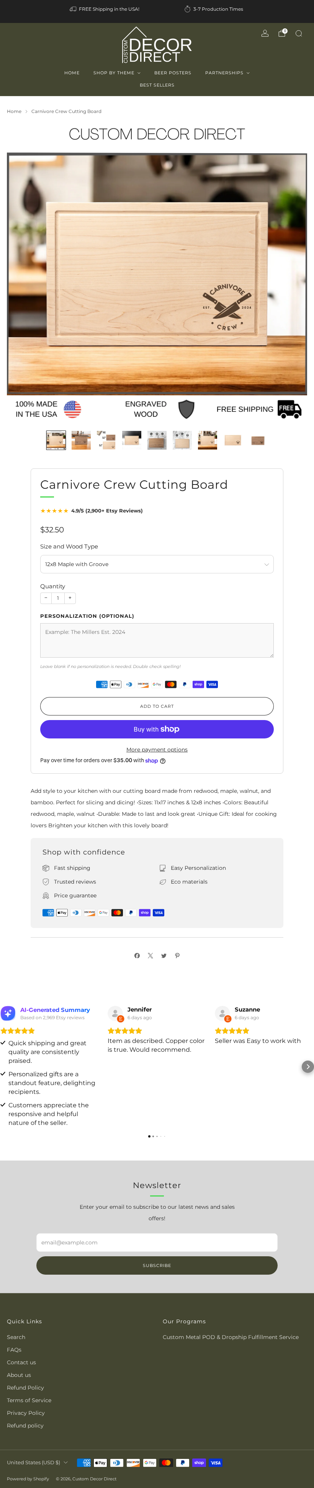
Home (72, 72)
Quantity (52, 586)
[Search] (299, 33)
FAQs (14, 1349)
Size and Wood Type (69, 546)
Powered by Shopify (28, 1478)
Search (16, 1337)
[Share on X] (150, 955)
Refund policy (25, 1425)
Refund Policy (25, 1387)
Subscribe (157, 1265)
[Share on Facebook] (137, 955)
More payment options (157, 749)
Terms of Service (29, 1400)
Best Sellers (157, 85)
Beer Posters (172, 72)
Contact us (21, 1362)
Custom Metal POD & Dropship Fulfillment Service (231, 1337)
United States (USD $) (33, 1462)
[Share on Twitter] (164, 955)
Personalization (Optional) (87, 616)
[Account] (265, 33)
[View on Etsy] (115, 1013)
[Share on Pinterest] (177, 955)
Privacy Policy (26, 1412)
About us (19, 1375)
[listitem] (105, 9)
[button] (6, 1067)
